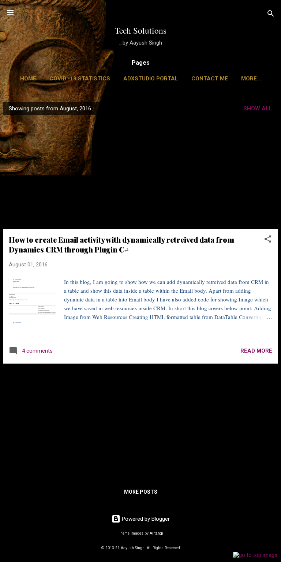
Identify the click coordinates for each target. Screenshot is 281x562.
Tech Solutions (140, 30)
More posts (140, 492)
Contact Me (209, 78)
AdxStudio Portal (150, 78)
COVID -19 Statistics (79, 78)
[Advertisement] (140, 172)
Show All (257, 108)
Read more (256, 351)
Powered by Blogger (145, 519)
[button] (267, 240)
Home (28, 78)
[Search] (270, 15)
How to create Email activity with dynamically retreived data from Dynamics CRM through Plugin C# (121, 244)
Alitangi (156, 533)
